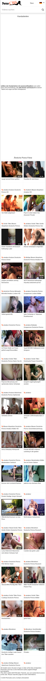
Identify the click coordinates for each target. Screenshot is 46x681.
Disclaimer (25, 678)
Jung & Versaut (17, 496)
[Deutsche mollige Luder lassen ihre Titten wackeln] (11, 642)
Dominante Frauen (30, 361)
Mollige (28, 257)
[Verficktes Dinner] (11, 406)
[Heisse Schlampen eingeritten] (34, 237)
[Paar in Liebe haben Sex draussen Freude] (34, 203)
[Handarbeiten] (11, 608)
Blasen (34, 190)
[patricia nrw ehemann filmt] (34, 473)
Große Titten (7, 223)
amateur (6, 190)
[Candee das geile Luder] (34, 541)
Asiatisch (28, 190)
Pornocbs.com (10, 678)
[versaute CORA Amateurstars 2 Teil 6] (34, 406)
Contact (18, 678)
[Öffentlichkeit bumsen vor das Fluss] (11, 507)
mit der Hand (9, 564)
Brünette (4, 293)
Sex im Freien (28, 462)
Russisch (38, 530)
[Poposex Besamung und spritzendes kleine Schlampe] (11, 372)
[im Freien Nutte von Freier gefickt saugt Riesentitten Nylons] (11, 338)
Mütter (39, 293)
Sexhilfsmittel (37, 629)
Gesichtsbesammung (35, 429)
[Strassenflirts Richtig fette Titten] (11, 575)
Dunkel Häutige (7, 496)
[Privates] (34, 642)
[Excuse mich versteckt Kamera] (11, 473)
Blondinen (34, 528)
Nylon (15, 361)
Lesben (15, 293)
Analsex (11, 190)
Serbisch (13, 462)
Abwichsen (17, 392)
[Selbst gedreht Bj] (11, 304)
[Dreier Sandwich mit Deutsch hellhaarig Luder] (11, 237)
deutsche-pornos (14, 226)
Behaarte (18, 291)
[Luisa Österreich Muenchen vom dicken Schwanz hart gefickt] (11, 541)
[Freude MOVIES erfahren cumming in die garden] (34, 440)
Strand (11, 528)
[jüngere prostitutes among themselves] (11, 271)
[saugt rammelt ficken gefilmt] (11, 169)
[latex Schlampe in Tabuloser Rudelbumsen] (34, 304)
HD (7, 192)
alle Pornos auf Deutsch (27, 87)
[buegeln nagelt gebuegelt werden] (34, 372)
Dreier (8, 260)
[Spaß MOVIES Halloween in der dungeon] (34, 338)
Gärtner (35, 462)
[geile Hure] (34, 608)
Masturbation (6, 462)
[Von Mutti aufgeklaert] (11, 203)
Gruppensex (28, 293)
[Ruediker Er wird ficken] (34, 169)
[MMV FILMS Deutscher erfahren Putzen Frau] (34, 575)
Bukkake (34, 325)
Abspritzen (40, 190)
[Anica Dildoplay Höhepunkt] (11, 440)
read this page (17, 674)
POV (3, 564)
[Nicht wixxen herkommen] (34, 507)
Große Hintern (6, 530)
